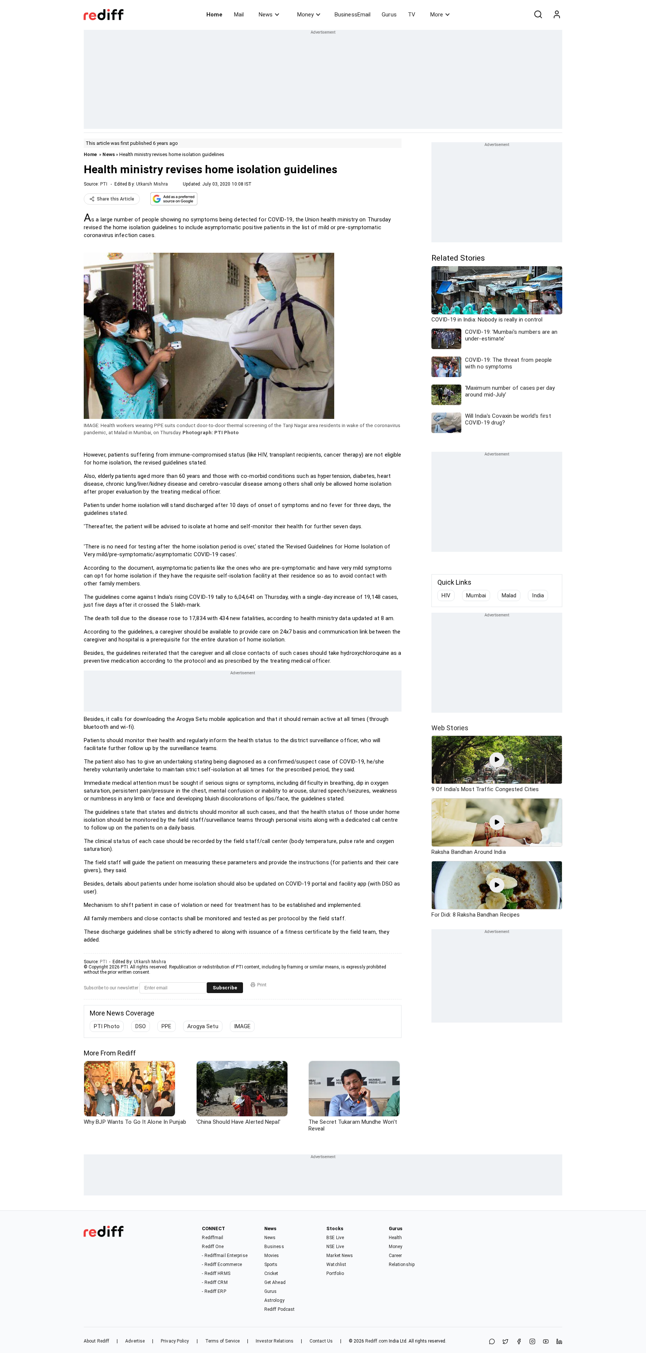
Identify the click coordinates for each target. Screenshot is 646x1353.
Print (262, 984)
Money (305, 14)
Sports (271, 1264)
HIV (446, 595)
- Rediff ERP (214, 1291)
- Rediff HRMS (216, 1273)
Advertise (135, 1341)
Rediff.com (376, 1341)
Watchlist (336, 1264)
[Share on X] (505, 1342)
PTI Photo (107, 1026)
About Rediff (96, 1341)
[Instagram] (532, 1342)
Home (214, 14)
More (436, 14)
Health (395, 1237)
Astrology (274, 1300)
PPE (166, 1026)
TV (411, 14)
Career (395, 1255)
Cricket (271, 1273)
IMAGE (242, 1026)
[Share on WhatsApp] (492, 1342)
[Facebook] (519, 1342)
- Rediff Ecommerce (222, 1264)
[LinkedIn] (559, 1342)
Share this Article (115, 199)
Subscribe (225, 987)
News (266, 14)
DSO (140, 1026)
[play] (496, 759)
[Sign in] (556, 15)
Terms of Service (222, 1341)
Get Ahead (275, 1282)
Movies (271, 1255)
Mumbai (476, 595)
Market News (339, 1255)
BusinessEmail (352, 14)
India (538, 595)
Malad (509, 595)
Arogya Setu (202, 1026)
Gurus (389, 14)
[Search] (538, 15)
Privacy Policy (175, 1341)
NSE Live (335, 1246)
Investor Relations (274, 1341)
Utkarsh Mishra (152, 184)
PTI (103, 184)
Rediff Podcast (279, 1309)
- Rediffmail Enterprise (224, 1255)
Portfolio (335, 1273)
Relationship (402, 1264)
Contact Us (321, 1341)
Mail (239, 14)
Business (274, 1246)
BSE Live (335, 1237)
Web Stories (449, 728)
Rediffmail (212, 1237)
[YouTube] (546, 1342)
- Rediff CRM (214, 1282)
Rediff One (213, 1246)
